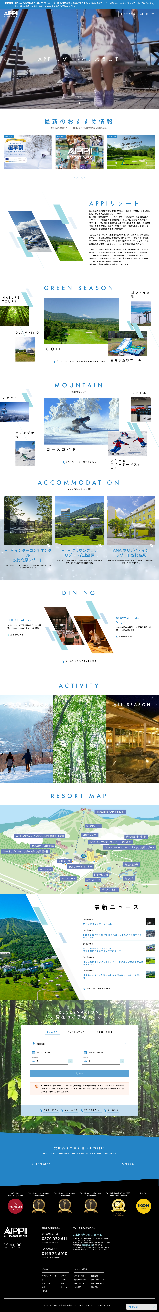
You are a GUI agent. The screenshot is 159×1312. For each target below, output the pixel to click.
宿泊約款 (94, 1287)
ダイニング (46, 1283)
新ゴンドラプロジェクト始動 (97, 924)
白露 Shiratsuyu (19, 620)
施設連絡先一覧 (87, 1245)
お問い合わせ (79, 1283)
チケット (10, 398)
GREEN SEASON (60, 696)
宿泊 (43, 1280)
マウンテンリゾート (49, 1276)
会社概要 (77, 1287)
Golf (54, 349)
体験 (43, 1287)
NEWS (44, 1291)
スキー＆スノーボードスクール (126, 464)
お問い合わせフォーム (87, 1234)
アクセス (64, 1280)
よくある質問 (79, 1276)
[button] (154, 59)
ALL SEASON (111, 696)
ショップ (64, 1287)
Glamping (27, 332)
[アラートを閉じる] (152, 3)
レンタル (139, 393)
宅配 (62, 1283)
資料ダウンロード (97, 1280)
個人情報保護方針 (97, 1283)
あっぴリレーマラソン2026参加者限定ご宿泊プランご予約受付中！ (103, 949)
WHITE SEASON (7, 696)
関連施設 (94, 1276)
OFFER (63, 1276)
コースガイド (61, 449)
